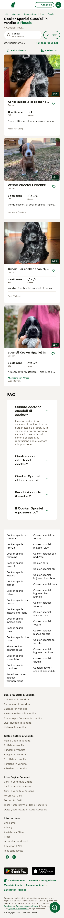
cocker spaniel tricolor (42, 604)
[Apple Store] (43, 871)
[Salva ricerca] (55, 907)
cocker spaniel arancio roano (42, 614)
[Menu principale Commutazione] (6, 4)
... (43, 14)
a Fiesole (24, 23)
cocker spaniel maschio (15, 565)
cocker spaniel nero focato (45, 537)
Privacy (8, 827)
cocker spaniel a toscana (16, 537)
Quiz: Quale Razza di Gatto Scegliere (25, 809)
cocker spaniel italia (45, 584)
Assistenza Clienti (14, 832)
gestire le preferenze (18, 909)
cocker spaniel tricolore (15, 667)
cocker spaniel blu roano (18, 639)
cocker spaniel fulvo (15, 592)
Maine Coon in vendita (17, 740)
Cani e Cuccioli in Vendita (19, 694)
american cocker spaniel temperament (17, 677)
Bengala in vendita (15, 754)
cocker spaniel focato (42, 623)
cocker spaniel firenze (15, 546)
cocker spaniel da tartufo (43, 641)
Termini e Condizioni (16, 841)
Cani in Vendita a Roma (17, 786)
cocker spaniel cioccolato (15, 657)
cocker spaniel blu (44, 568)
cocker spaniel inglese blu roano (17, 611)
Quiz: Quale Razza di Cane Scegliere (25, 804)
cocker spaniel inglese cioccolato (44, 576)
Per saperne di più (47, 42)
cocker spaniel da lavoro (17, 602)
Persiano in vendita (15, 763)
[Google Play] (16, 871)
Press (7, 836)
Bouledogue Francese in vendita (23, 718)
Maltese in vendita (15, 727)
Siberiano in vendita (16, 768)
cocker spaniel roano (15, 629)
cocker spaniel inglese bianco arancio (42, 593)
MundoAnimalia (13, 885)
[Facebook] (7, 857)
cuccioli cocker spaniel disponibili (44, 669)
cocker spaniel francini (42, 660)
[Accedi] (58, 5)
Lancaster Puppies (15, 889)
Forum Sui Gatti (13, 800)
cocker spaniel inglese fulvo (42, 546)
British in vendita (14, 745)
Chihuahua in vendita (16, 699)
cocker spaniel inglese (15, 574)
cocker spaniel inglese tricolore (43, 651)
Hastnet (33, 880)
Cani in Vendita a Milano (18, 781)
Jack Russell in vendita (17, 722)
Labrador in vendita (15, 708)
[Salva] (53, 103)
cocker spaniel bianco (15, 583)
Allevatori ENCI (13, 846)
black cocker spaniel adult (14, 648)
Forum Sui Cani (13, 795)
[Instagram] (14, 857)
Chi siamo (10, 822)
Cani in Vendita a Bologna (19, 791)
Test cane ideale (13, 850)
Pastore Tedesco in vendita (20, 713)
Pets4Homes (17, 880)
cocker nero (40, 563)
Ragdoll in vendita (14, 749)
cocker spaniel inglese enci (15, 620)
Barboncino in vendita (17, 704)
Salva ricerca (19, 50)
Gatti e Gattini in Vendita (18, 736)
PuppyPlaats (48, 880)
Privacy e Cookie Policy (26, 906)
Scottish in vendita (15, 759)
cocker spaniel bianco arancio (42, 632)
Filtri (54, 34)
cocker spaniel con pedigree (44, 555)
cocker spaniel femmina (15, 555)
